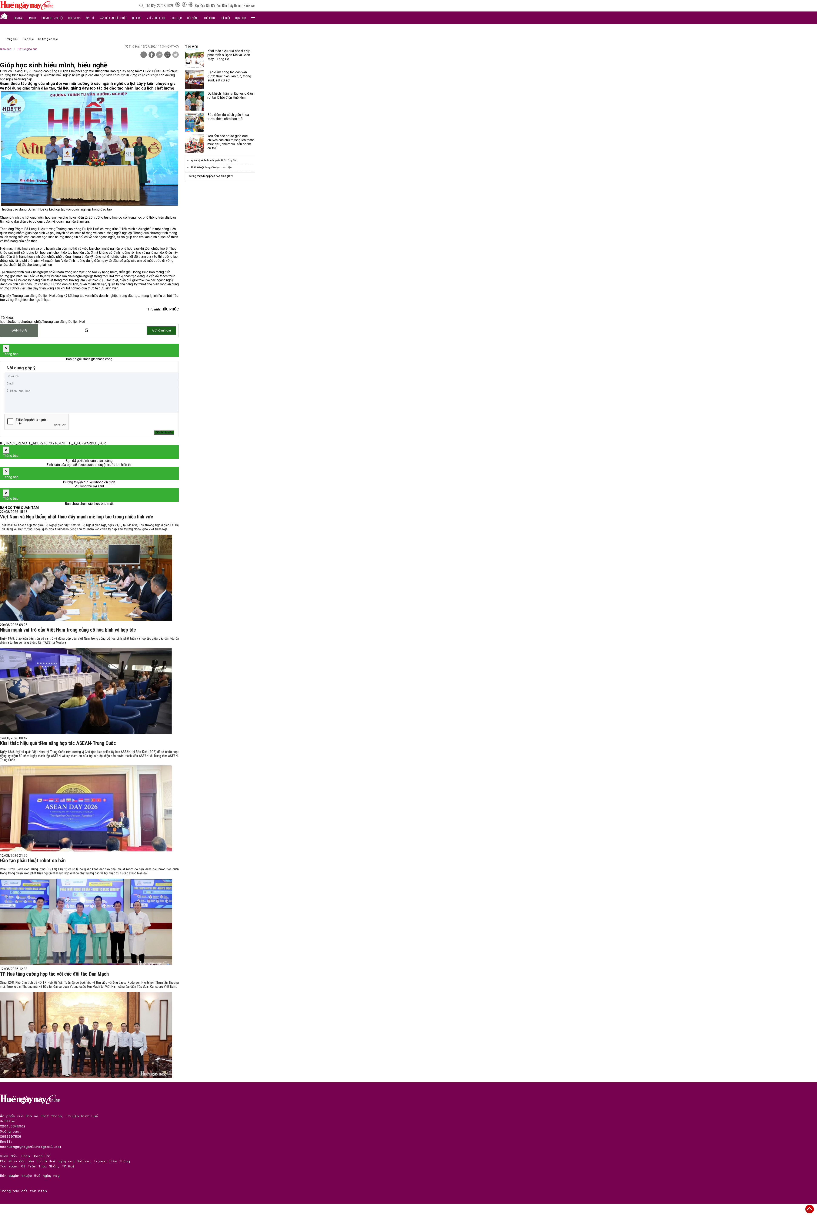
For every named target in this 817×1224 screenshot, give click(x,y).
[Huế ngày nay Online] (26, 8)
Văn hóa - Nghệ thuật (113, 18)
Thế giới (225, 18)
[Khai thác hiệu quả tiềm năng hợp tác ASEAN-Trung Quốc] (86, 808)
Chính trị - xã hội (52, 18)
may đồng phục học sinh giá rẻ (215, 176)
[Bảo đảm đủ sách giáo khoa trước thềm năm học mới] (194, 122)
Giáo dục (176, 18)
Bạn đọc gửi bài (205, 5)
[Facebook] (184, 5)
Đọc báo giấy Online (229, 5)
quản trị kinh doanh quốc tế (207, 160)
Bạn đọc (240, 18)
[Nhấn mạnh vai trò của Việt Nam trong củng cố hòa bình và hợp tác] (86, 691)
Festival (19, 18)
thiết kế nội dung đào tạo (205, 167)
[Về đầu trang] (809, 1209)
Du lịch (136, 18)
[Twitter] (175, 55)
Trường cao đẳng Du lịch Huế (63, 322)
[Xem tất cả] (253, 18)
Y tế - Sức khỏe (156, 18)
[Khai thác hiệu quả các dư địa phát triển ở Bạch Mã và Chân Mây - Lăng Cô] (194, 58)
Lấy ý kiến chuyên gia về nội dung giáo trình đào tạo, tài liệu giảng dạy (88, 86)
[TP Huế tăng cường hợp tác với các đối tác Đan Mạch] (86, 1035)
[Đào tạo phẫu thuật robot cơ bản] (86, 922)
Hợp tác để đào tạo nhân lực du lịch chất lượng (131, 88)
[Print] (143, 54)
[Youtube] (190, 5)
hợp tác (5, 322)
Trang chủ (11, 39)
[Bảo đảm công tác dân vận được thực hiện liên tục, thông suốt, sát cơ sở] (194, 79)
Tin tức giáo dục (48, 39)
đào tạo (16, 322)
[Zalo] (159, 55)
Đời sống (193, 18)
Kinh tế (90, 18)
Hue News (74, 18)
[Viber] (167, 55)
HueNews (249, 5)
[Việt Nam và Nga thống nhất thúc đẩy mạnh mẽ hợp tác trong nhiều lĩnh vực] (86, 578)
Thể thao (209, 18)
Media (32, 18)
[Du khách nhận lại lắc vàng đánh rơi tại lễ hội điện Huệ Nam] (194, 101)
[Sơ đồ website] (177, 5)
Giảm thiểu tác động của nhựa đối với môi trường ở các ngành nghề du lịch (68, 83)
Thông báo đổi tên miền (23, 1190)
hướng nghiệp (32, 322)
